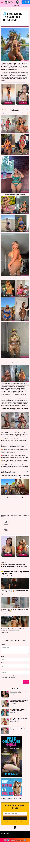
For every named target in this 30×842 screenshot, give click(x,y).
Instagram (6, 521)
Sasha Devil (17, 432)
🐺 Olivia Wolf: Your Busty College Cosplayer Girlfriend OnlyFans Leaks (18, 728)
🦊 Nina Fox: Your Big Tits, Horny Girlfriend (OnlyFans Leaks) (17, 710)
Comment (3, 644)
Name (2, 656)
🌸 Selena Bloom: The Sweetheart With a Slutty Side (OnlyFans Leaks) (19, 701)
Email (2, 663)
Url (1, 669)
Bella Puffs (7, 67)
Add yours (24, 640)
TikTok (5, 522)
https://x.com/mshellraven (8, 131)
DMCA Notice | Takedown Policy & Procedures (11, 798)
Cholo (4, 23)
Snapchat (6, 524)
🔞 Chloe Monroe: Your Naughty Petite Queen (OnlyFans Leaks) (19, 719)
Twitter (5, 529)
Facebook (6, 530)
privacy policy (18, 821)
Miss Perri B (24, 432)
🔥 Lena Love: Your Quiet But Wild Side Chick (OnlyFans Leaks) (19, 691)
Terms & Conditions (5, 800)
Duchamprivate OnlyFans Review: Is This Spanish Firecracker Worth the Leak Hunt (14, 629)
